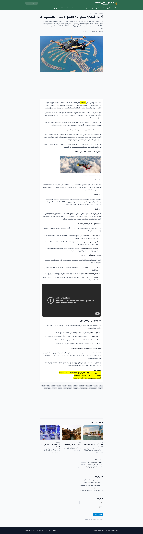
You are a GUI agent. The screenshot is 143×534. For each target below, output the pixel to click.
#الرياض (64, 386)
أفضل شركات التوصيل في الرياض (93, 467)
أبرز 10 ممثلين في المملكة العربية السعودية (89, 490)
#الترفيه (43, 386)
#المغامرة (76, 388)
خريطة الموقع (28, 530)
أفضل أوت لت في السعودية (95, 464)
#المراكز (60, 388)
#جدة (48, 386)
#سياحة (69, 386)
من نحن (56, 8)
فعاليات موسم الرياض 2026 (95, 462)
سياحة (92, 8)
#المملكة (100, 388)
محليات (80, 8)
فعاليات (62, 8)
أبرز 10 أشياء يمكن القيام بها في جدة (93, 445)
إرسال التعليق (98, 515)
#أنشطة (95, 386)
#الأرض (101, 386)
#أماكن (53, 386)
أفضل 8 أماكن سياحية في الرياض (92, 480)
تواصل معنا (48, 530)
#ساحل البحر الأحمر (67, 388)
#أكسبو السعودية (92, 388)
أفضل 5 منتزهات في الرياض (93, 488)
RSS (34, 530)
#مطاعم (75, 386)
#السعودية (81, 386)
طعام (97, 8)
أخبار (108, 8)
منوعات (86, 8)
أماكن (103, 8)
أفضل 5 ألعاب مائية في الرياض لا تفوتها (90, 485)
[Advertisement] (71, 85)
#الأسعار (59, 386)
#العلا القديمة (47, 388)
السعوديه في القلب (98, 13)
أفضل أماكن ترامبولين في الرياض (92, 482)
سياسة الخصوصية (41, 530)
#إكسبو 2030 (89, 386)
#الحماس (54, 388)
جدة (68, 8)
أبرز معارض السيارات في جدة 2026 (50, 445)
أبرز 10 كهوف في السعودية (72, 444)
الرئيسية (114, 8)
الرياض (73, 8)
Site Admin (100, 31)
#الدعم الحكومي (83, 388)
